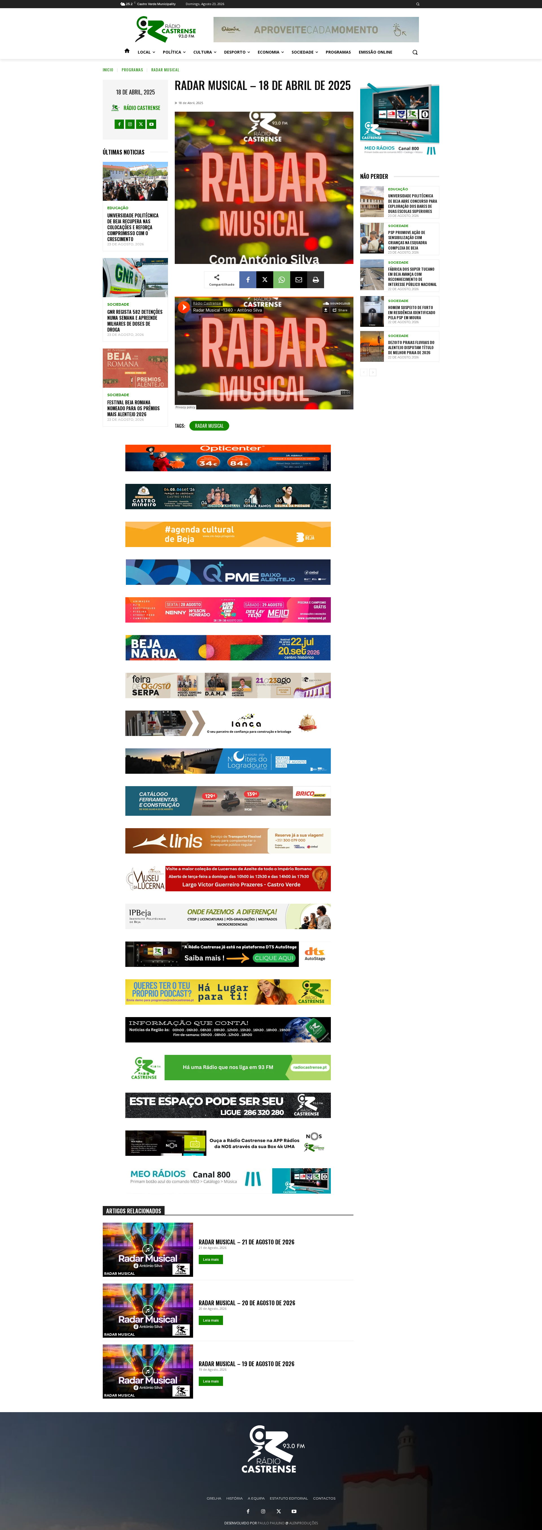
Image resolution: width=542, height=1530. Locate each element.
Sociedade (118, 304)
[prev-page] (363, 372)
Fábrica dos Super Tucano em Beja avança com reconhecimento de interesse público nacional (412, 276)
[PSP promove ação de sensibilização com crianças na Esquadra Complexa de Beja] (372, 238)
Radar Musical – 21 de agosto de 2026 (246, 1242)
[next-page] (372, 372)
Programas (132, 69)
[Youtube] (151, 124)
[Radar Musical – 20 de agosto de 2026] (148, 1311)
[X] (140, 124)
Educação (117, 208)
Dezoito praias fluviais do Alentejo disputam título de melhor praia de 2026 (411, 347)
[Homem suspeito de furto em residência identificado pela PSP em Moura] (372, 311)
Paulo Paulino (271, 1523)
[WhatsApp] (281, 279)
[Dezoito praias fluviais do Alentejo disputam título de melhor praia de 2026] (372, 346)
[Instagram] (130, 124)
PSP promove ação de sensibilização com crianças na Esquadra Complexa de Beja (407, 240)
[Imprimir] (315, 279)
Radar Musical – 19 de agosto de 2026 (246, 1363)
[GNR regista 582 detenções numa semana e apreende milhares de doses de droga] (135, 277)
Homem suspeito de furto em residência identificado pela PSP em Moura (411, 312)
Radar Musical (165, 69)
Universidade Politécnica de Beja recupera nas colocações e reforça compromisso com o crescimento (133, 227)
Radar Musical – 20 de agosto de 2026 (247, 1302)
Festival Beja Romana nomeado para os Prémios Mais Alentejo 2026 (133, 408)
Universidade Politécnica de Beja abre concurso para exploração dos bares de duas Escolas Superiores (412, 203)
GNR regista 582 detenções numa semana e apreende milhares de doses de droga (135, 320)
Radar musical (209, 425)
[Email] (298, 279)
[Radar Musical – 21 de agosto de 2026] (148, 1250)
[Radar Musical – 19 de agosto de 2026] (148, 1371)
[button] (418, 4)
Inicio (108, 69)
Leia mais (211, 1259)
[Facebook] (119, 124)
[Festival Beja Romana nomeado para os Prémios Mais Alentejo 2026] (135, 368)
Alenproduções (303, 1523)
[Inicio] (127, 52)
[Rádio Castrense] (165, 29)
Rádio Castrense (142, 107)
